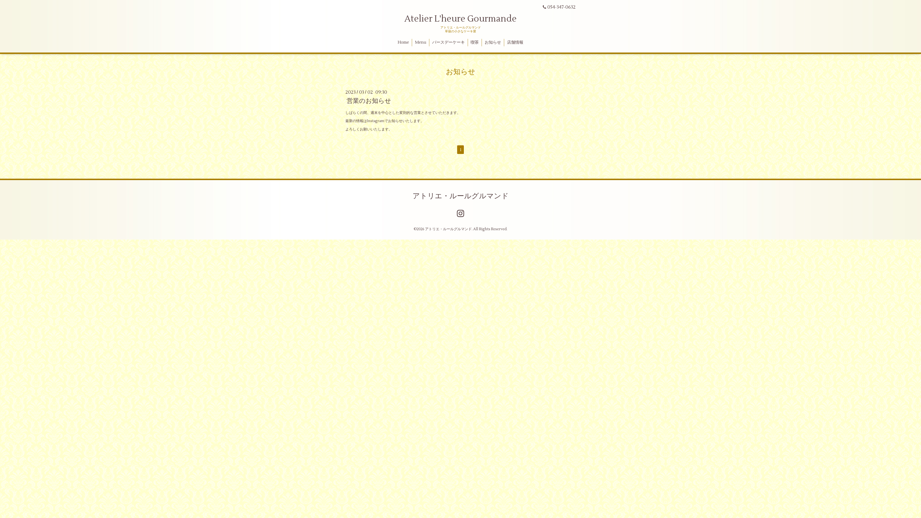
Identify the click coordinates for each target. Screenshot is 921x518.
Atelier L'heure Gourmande (460, 18)
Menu (420, 42)
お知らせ (493, 42)
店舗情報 (515, 42)
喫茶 (475, 42)
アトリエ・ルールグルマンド (461, 196)
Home (403, 42)
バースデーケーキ (448, 42)
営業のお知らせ (369, 101)
